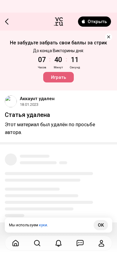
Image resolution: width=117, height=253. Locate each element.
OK (101, 225)
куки (43, 225)
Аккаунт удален (37, 98)
